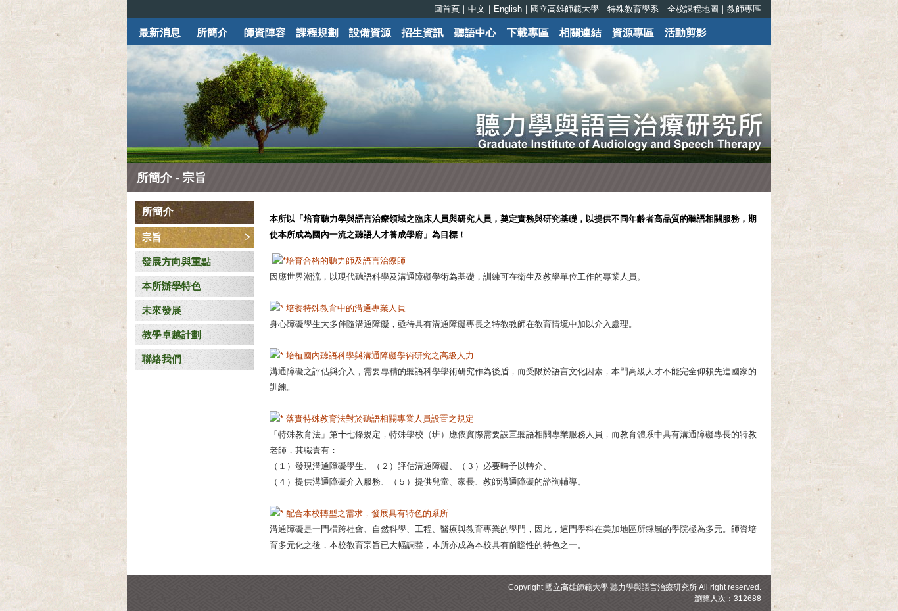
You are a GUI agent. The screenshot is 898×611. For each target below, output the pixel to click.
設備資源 (370, 32)
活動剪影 (686, 32)
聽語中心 (475, 32)
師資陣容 (265, 32)
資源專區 (633, 32)
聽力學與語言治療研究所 (653, 587)
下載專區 (528, 32)
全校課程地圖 (693, 9)
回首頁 (447, 9)
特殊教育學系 (633, 9)
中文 (476, 9)
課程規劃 (317, 32)
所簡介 (212, 32)
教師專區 (744, 9)
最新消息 (160, 32)
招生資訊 (423, 32)
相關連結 (580, 32)
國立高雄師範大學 (565, 9)
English (508, 9)
